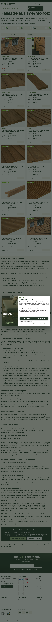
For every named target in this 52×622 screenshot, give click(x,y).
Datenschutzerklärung (28, 313)
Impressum (21, 313)
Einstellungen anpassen (26, 321)
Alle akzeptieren (41, 318)
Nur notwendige (26, 318)
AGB (34, 313)
